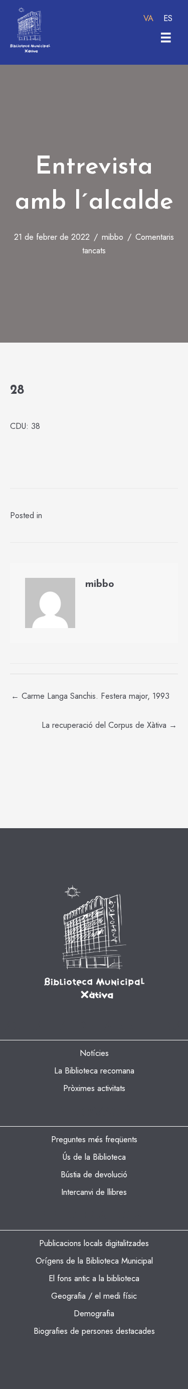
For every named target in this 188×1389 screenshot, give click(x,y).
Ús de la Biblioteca (94, 1157)
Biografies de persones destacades (94, 1331)
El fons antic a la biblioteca (94, 1278)
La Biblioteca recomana (94, 1070)
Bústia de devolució (94, 1174)
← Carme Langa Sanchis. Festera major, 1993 (90, 696)
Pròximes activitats (94, 1088)
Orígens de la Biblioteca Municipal (94, 1261)
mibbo (112, 237)
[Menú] (166, 38)
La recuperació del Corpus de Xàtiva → (109, 725)
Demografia (94, 1313)
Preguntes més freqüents (94, 1139)
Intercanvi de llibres (94, 1192)
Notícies (94, 1053)
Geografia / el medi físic (94, 1296)
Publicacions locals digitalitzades (94, 1243)
